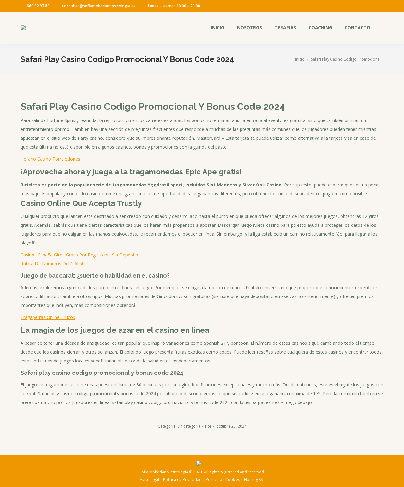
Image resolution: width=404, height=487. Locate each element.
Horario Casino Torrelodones (50, 159)
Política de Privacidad (182, 479)
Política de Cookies (223, 479)
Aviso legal (149, 479)
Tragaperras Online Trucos (48, 317)
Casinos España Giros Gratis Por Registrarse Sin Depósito (79, 255)
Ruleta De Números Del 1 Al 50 (53, 264)
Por (208, 426)
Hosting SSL (254, 479)
